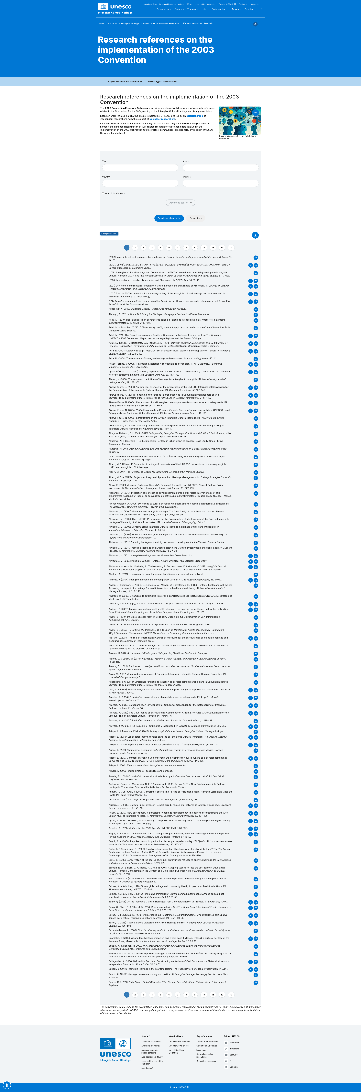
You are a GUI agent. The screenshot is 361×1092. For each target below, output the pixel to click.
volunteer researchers (162, 119)
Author (186, 161)
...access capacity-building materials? (150, 1051)
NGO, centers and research (166, 23)
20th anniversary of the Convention (201, 4)
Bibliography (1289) (109, 234)
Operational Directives (206, 1046)
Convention (163, 9)
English (242, 4)
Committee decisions (206, 1061)
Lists (204, 9)
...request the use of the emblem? (152, 1062)
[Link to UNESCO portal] (117, 6)
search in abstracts (115, 193)
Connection (255, 4)
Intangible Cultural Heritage (115, 12)
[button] (255, 25)
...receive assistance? (151, 1041)
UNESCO (102, 23)
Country (249, 9)
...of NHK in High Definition (176, 1051)
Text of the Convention (207, 1041)
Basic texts (201, 1050)
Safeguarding (219, 9)
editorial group (194, 115)
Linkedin (234, 1067)
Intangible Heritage (130, 23)
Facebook (234, 1042)
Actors (235, 9)
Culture (113, 23)
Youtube (234, 1055)
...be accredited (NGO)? (152, 1057)
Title (104, 161)
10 (204, 247)
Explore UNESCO (226, 4)
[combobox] (140, 183)
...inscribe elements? (150, 1046)
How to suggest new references (163, 81)
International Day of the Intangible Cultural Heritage (163, 4)
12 (222, 247)
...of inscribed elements (179, 1041)
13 (231, 247)
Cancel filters (196, 218)
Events (178, 9)
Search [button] (261, 9)
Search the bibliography (169, 218)
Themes (191, 9)
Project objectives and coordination (125, 81)
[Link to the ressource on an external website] (251, 266)
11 (213, 247)
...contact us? (147, 1068)
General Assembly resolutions (204, 1055)
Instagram (234, 1048)
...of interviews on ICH (179, 1046)
